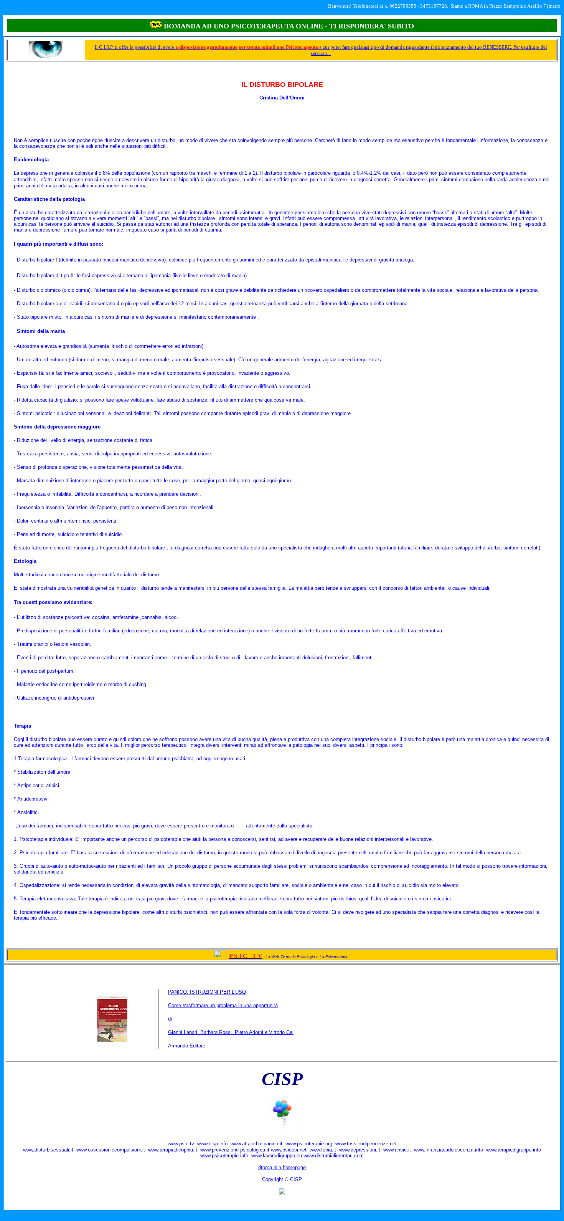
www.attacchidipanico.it (256, 1144)
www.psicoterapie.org (308, 1144)
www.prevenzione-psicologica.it (234, 1150)
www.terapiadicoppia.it (172, 1150)
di (170, 1019)
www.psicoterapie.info (224, 1155)
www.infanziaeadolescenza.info (448, 1150)
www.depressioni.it (359, 1150)
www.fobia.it (323, 1150)
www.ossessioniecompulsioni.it (110, 1150)
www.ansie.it (397, 1150)
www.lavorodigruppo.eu (276, 1155)
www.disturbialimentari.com (333, 1155)
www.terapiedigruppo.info (513, 1150)
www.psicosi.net (289, 1150)
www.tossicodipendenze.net (366, 1144)
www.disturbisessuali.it (48, 1150)
